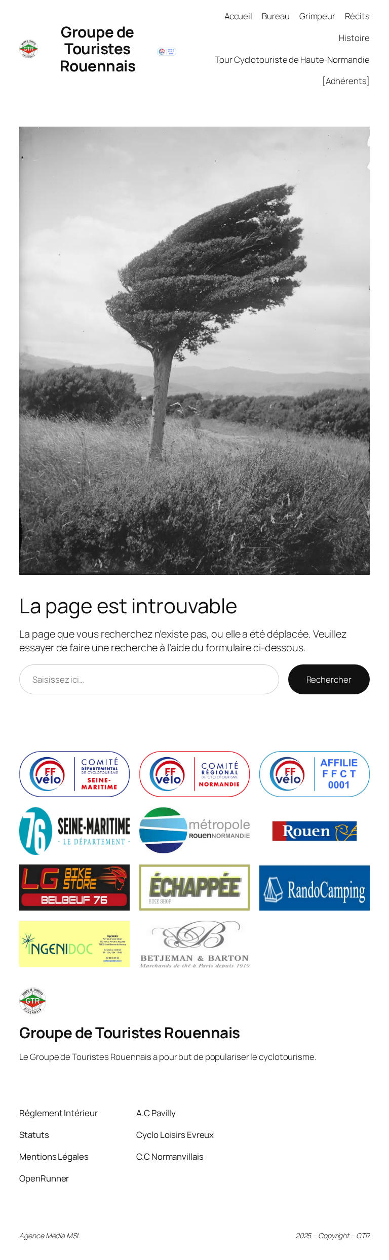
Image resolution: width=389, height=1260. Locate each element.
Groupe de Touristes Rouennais (98, 48)
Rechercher (329, 679)
